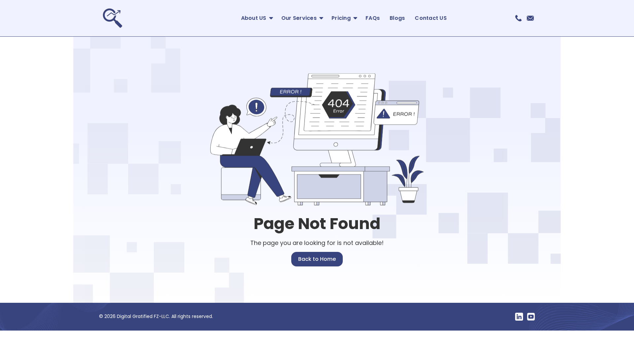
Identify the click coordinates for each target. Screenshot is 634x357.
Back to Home (317, 259)
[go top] (317, 337)
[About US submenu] (269, 18)
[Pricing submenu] (354, 18)
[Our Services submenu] (320, 18)
